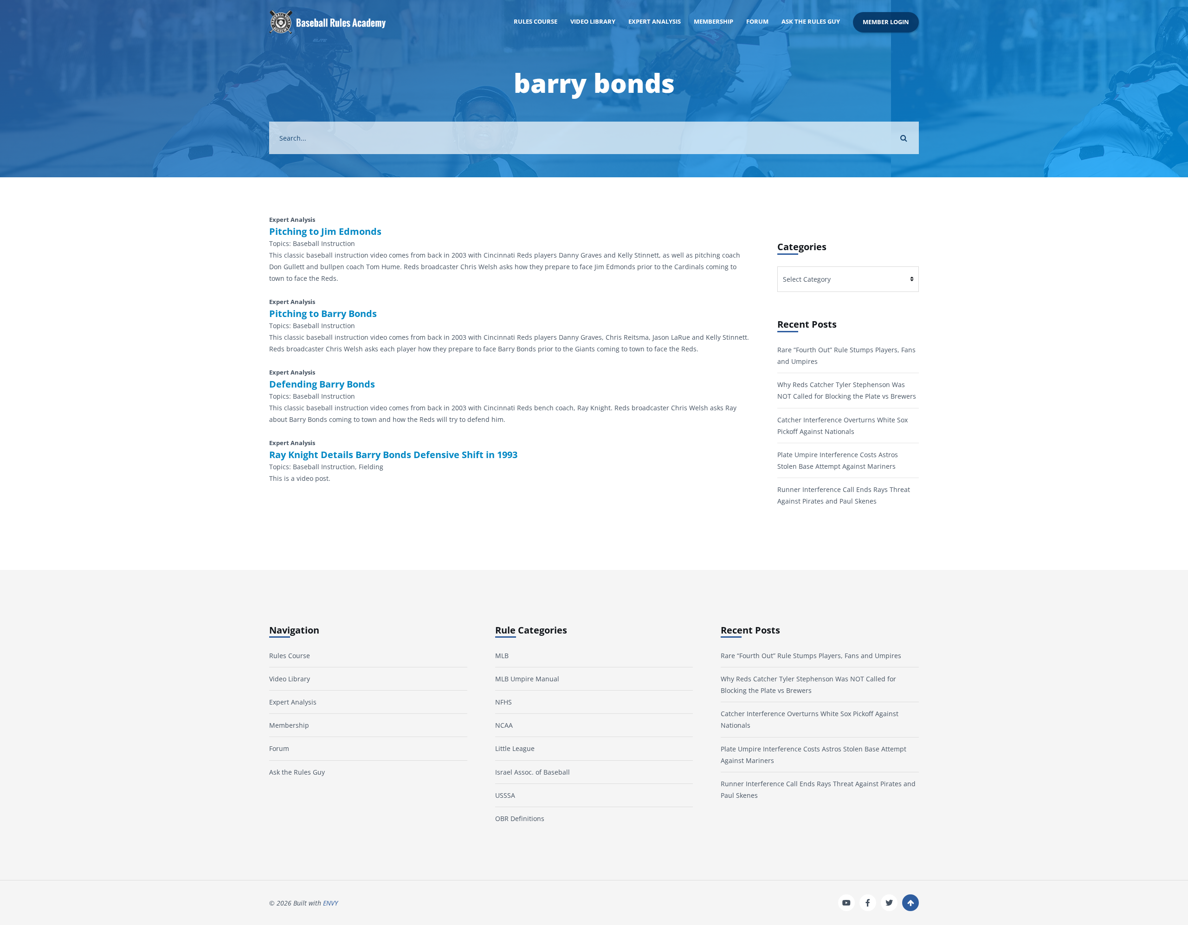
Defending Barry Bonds (322, 384)
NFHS (503, 702)
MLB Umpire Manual (527, 678)
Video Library (592, 22)
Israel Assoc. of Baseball (532, 772)
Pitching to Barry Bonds (323, 314)
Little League (515, 748)
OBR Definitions (519, 818)
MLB (502, 655)
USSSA (505, 795)
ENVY (330, 903)
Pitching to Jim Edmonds (325, 232)
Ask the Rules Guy (810, 22)
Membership (713, 22)
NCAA (504, 725)
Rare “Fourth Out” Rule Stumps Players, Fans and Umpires (811, 655)
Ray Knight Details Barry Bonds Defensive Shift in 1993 (393, 455)
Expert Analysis (654, 22)
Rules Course (535, 22)
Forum (757, 22)
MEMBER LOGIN (886, 22)
